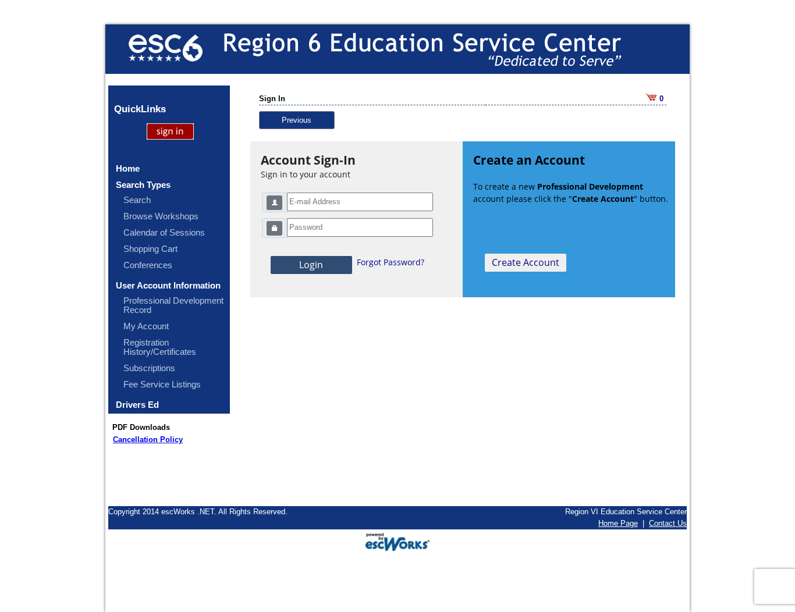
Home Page (618, 523)
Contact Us (668, 523)
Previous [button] (296, 120)
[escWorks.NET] (397, 540)
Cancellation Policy (148, 439)
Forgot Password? (390, 262)
